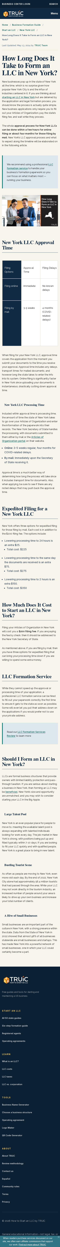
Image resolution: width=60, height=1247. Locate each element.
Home (5, 25)
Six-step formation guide (15, 1025)
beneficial (11, 791)
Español (6, 1179)
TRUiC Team (40, 45)
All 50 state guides (11, 1018)
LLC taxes (7, 1076)
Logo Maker (8, 1127)
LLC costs (7, 1069)
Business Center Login (16, 4)
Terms (5, 1194)
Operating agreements (13, 1041)
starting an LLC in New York (18, 97)
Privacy (6, 1202)
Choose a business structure (17, 1112)
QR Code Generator (12, 1135)
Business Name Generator (15, 1104)
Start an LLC (9, 30)
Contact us (7, 1171)
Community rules (10, 1186)
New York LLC (27, 30)
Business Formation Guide (26, 25)
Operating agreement (13, 1120)
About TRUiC (8, 1156)
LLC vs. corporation (12, 1084)
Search (53, 4)
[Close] (59, 1237)
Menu (54, 13)
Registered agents (11, 1033)
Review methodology (12, 1163)
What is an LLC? (10, 1061)
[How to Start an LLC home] (13, 13)
